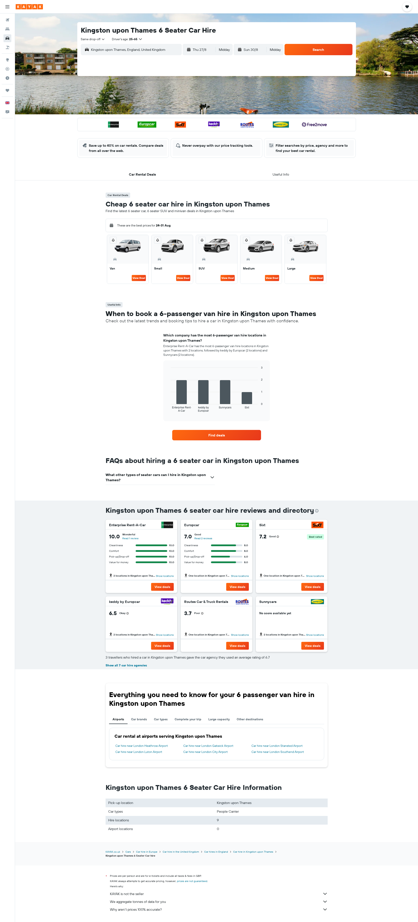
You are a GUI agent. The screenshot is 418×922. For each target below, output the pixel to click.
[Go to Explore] (7, 59)
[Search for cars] (7, 38)
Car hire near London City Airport (205, 752)
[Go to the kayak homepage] (29, 6)
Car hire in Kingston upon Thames (253, 851)
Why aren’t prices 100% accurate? (136, 909)
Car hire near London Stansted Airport (277, 746)
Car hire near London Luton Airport (138, 752)
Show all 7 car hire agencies (126, 665)
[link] (216, 435)
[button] (7, 7)
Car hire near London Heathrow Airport (141, 746)
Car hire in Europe (146, 851)
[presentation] (317, 511)
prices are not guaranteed (192, 881)
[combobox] (93, 39)
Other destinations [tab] (250, 719)
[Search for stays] (7, 29)
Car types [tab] (161, 719)
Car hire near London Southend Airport (277, 752)
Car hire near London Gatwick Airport (208, 746)
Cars (128, 851)
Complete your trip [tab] (188, 719)
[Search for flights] (7, 20)
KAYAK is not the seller (127, 894)
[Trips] (7, 90)
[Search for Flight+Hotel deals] (7, 47)
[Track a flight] (7, 69)
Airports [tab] (118, 719)
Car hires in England (216, 851)
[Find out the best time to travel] (7, 78)
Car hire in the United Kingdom (181, 851)
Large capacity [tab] (219, 719)
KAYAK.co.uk (113, 851)
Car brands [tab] (139, 719)
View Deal (139, 278)
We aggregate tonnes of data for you (138, 901)
